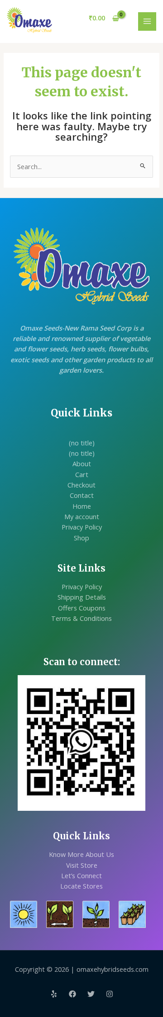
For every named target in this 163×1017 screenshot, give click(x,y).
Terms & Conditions (81, 618)
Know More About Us (81, 854)
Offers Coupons (81, 607)
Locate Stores (81, 885)
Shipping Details (82, 596)
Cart (81, 474)
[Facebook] (72, 994)
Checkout (81, 484)
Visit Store (81, 865)
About (81, 463)
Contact (82, 495)
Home (81, 506)
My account (81, 516)
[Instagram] (109, 994)
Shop (81, 537)
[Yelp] (54, 994)
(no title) (82, 442)
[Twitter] (91, 994)
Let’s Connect (81, 875)
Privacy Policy (82, 526)
